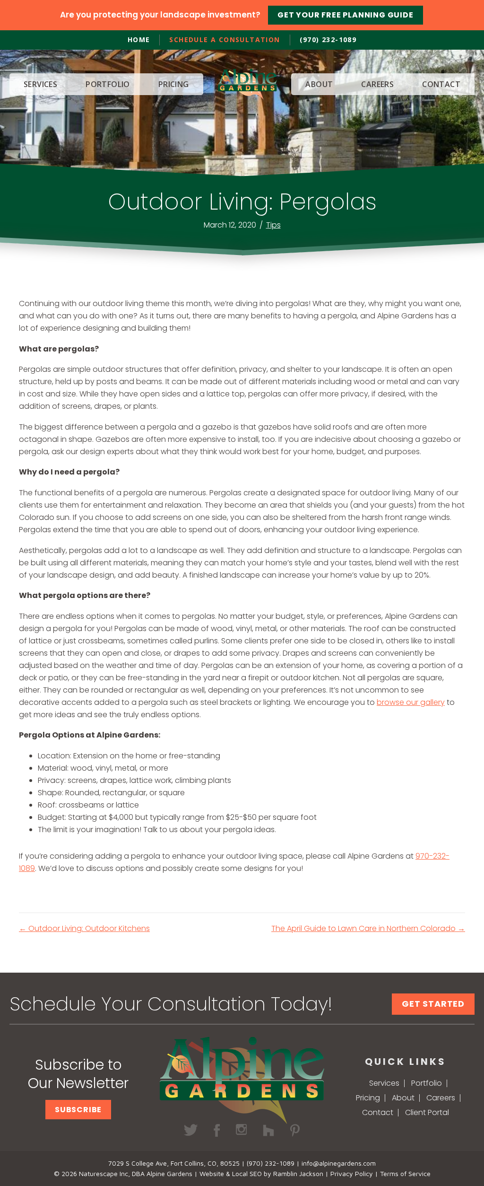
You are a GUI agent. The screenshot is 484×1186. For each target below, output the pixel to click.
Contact (377, 1112)
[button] (78, 1109)
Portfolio (426, 1083)
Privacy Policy (351, 1173)
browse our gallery (411, 702)
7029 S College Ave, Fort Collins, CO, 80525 (174, 1163)
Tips (273, 225)
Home (139, 39)
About (403, 1097)
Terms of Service (405, 1173)
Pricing (368, 1097)
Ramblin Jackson (298, 1173)
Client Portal (427, 1112)
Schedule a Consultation (224, 39)
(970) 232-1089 (328, 39)
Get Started (433, 1004)
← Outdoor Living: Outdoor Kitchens (84, 928)
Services (384, 1083)
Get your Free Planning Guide (345, 14)
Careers (440, 1097)
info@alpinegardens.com (339, 1163)
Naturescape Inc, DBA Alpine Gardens (135, 1173)
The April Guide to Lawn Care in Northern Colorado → (368, 928)
